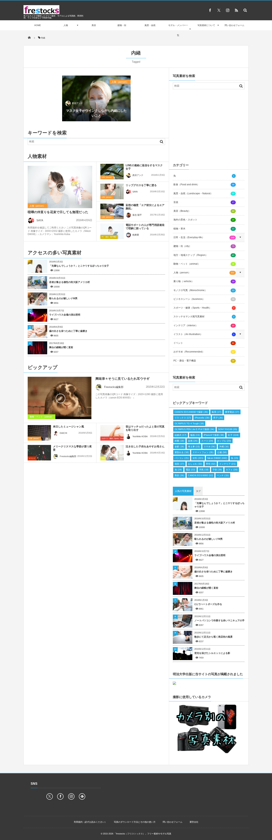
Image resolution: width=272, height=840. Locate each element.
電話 (190, 469)
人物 (66, 25)
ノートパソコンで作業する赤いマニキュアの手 (219, 620)
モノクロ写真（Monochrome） (203, 290)
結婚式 (181, 435)
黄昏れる (182, 452)
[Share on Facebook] (210, 10)
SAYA (39, 220)
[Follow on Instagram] (71, 796)
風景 (216, 412)
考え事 (194, 446)
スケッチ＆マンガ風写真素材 (203, 316)
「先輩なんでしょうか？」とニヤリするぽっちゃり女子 (79, 265)
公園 (222, 452)
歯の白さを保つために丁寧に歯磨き (68, 331)
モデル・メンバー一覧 (178, 30)
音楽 (203, 202)
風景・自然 (150, 25)
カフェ (232, 469)
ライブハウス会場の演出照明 (64, 314)
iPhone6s (202, 418)
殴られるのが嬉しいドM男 (63, 298)
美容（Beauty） (203, 211)
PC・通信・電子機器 (109, 237)
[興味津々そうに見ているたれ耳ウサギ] (59, 398)
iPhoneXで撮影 (214, 435)
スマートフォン (203, 452)
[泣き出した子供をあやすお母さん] (112, 452)
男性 (210, 464)
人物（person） (120, 82)
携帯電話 (232, 412)
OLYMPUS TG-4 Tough (189, 423)
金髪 (179, 446)
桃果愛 (135, 235)
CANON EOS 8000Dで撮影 (191, 412)
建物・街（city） (203, 246)
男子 (218, 418)
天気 (204, 469)
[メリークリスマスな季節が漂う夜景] (39, 452)
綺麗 (179, 441)
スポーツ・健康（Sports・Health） (114, 438)
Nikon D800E (217, 458)
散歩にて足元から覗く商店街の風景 (213, 636)
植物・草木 (203, 228)
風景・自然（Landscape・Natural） (203, 193)
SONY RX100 (227, 429)
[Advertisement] (209, 125)
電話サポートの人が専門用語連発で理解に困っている (145, 226)
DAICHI (63, 433)
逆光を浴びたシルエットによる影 (212, 653)
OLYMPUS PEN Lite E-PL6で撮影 (194, 429)
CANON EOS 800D (200, 475)
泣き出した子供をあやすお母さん (145, 446)
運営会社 (194, 822)
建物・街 (121, 25)
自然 (193, 441)
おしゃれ (195, 464)
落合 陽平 (137, 215)
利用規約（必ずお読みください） (90, 822)
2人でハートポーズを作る (208, 604)
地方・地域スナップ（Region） (203, 255)
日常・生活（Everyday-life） (203, 237)
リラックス (183, 418)
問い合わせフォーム (234, 25)
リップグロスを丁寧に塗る (141, 185)
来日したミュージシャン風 (68, 426)
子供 (103, 458)
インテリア (227, 464)
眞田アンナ (77, 103)
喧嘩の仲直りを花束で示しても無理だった (58, 212)
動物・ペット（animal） (41, 417)
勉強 (195, 435)
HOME (37, 25)
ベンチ (223, 475)
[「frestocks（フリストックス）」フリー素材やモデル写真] (41, 13)
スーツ (207, 441)
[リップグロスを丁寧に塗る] (112, 191)
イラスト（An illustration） (203, 334)
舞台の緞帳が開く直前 (61, 347)
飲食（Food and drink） (203, 184)
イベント (32, 458)
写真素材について (206, 25)
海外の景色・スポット (203, 219)
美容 (94, 25)
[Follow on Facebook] (60, 796)
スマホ (210, 446)
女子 (233, 435)
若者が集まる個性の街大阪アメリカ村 (69, 282)
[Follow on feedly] (82, 796)
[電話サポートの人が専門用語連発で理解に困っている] (112, 231)
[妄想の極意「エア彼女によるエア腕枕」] (112, 211)
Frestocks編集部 (113, 387)
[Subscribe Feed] (236, 10)
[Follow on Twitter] (218, 10)
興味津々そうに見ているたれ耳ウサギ (122, 378)
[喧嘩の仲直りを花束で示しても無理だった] (60, 187)
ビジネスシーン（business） (203, 299)
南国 (179, 464)
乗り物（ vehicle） (203, 281)
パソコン (182, 458)
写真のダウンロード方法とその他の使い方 (135, 822)
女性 (198, 458)
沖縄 (224, 446)
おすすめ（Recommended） (203, 351)
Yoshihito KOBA (140, 436)
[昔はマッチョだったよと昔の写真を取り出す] (112, 433)
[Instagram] (227, 10)
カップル (224, 441)
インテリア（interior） (203, 325)
